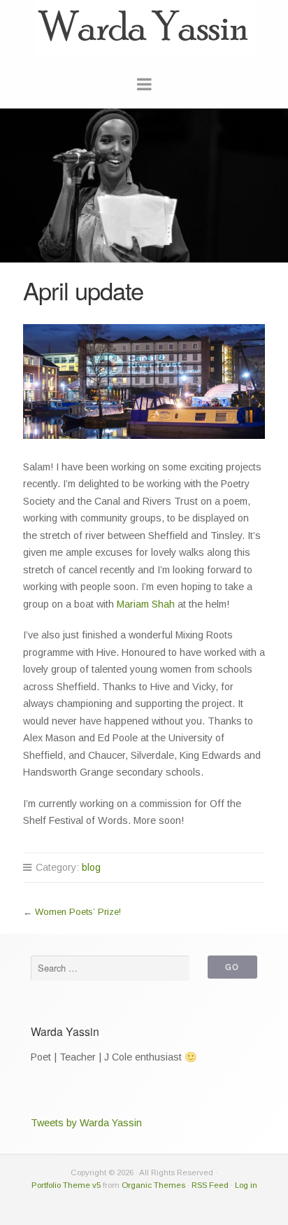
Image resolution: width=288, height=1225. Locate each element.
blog (91, 867)
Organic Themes (153, 1185)
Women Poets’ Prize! (78, 911)
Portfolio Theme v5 (66, 1185)
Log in (246, 1185)
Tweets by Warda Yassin (86, 1122)
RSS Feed (210, 1185)
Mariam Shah (146, 604)
